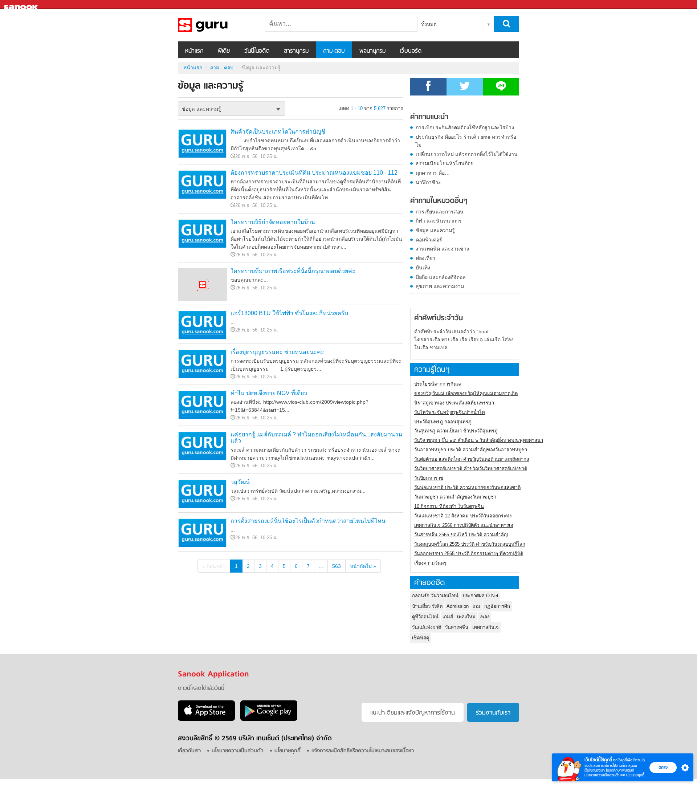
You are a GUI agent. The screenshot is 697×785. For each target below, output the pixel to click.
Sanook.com (22, 4)
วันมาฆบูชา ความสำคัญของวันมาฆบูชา (455, 497)
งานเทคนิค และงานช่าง (442, 249)
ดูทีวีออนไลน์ (425, 616)
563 (336, 566)
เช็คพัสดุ (420, 637)
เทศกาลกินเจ (485, 627)
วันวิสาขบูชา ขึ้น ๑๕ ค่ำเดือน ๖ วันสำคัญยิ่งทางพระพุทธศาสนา (478, 440)
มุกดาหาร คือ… (433, 173)
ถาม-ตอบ (334, 51)
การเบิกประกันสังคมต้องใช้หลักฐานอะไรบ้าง (465, 127)
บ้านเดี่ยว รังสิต (427, 606)
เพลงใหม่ (466, 616)
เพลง (484, 616)
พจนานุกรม (372, 51)
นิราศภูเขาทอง (429, 403)
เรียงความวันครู (430, 563)
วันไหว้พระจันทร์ (431, 412)
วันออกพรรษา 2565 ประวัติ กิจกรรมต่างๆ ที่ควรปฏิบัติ (468, 553)
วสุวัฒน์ (240, 482)
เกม (476, 606)
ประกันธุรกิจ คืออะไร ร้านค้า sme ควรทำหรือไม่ (466, 141)
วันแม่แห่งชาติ (426, 627)
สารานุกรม (296, 51)
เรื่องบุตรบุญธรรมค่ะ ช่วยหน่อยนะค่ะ (277, 352)
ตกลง (663, 767)
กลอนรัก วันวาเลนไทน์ (435, 595)
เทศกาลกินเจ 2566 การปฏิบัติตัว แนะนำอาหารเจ (463, 525)
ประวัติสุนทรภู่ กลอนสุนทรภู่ (443, 421)
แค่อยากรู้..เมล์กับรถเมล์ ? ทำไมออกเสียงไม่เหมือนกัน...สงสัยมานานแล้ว (316, 437)
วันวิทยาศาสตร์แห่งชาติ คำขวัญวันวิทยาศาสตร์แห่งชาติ (470, 468)
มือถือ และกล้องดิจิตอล (441, 277)
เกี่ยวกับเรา (189, 751)
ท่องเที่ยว (425, 258)
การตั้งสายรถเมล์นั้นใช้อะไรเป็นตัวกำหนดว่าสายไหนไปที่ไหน (308, 521)
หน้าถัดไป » (363, 566)
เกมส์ (448, 616)
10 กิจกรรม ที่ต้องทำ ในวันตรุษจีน (449, 506)
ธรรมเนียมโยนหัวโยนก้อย (444, 163)
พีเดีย (224, 51)
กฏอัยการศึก (497, 606)
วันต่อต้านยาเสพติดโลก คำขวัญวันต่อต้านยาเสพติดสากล (471, 459)
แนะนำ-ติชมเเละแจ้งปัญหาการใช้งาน (412, 713)
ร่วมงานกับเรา (493, 713)
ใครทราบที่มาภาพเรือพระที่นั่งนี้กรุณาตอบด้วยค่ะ (293, 271)
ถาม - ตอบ (221, 67)
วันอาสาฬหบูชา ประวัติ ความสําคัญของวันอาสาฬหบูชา (470, 449)
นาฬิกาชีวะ (428, 182)
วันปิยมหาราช (428, 478)
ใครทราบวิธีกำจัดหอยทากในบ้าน (273, 222)
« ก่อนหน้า (214, 566)
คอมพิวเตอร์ (429, 240)
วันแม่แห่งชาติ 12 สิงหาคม (441, 515)
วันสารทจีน (456, 627)
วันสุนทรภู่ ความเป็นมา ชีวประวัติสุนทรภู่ (456, 431)
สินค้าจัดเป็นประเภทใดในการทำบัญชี (278, 132)
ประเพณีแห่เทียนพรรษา (470, 403)
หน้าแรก (194, 51)
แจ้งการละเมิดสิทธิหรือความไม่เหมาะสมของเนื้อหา (362, 751)
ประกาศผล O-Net (480, 595)
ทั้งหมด (429, 24)
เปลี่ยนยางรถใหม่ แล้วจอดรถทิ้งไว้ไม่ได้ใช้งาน (467, 154)
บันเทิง (423, 268)
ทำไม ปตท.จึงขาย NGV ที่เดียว (269, 393)
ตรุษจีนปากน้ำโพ (467, 412)
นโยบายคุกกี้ (635, 775)
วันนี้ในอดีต (256, 51)
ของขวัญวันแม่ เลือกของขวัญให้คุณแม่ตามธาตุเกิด (466, 393)
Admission (458, 606)
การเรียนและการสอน (440, 212)
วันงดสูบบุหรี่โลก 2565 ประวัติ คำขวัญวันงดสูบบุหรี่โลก (469, 544)
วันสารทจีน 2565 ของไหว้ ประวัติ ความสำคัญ (461, 534)
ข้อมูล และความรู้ (216, 25)
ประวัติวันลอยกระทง (490, 515)
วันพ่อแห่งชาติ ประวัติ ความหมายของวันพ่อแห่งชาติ (467, 487)
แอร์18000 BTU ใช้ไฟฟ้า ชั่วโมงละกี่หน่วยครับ (289, 313)
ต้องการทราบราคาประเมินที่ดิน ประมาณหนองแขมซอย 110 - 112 (314, 173)
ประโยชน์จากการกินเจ (437, 384)
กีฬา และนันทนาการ (439, 221)
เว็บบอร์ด (410, 51)
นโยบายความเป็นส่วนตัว (601, 775)
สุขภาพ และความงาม (440, 286)
